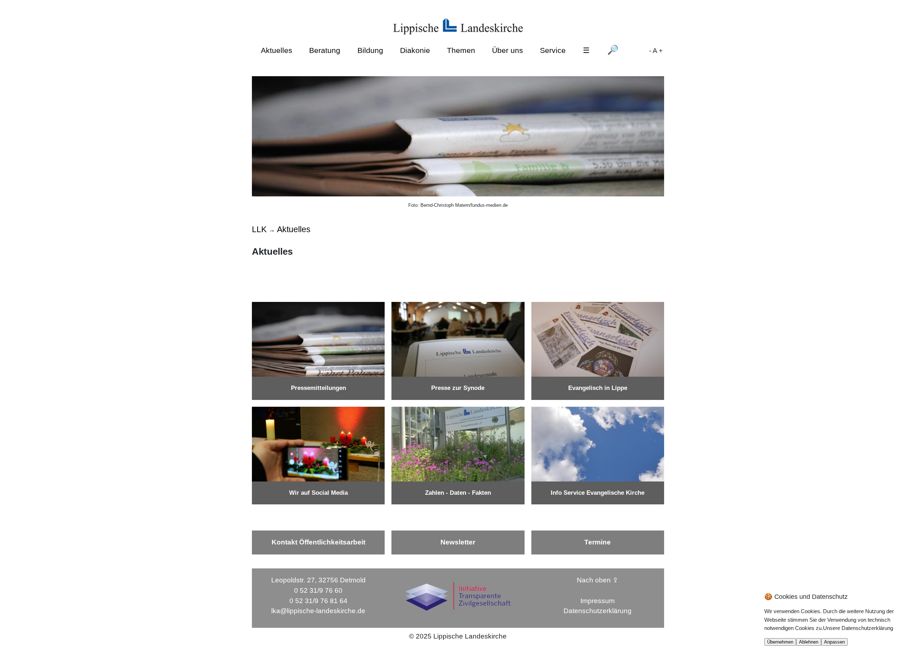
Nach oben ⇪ (597, 580)
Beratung (324, 50)
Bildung (370, 50)
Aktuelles (276, 50)
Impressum (597, 601)
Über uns (507, 50)
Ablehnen (808, 642)
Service (553, 50)
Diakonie (415, 50)
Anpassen (834, 642)
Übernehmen (780, 642)
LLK (259, 229)
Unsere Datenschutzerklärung (858, 628)
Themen (461, 50)
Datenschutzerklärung (598, 611)
